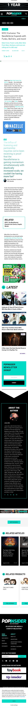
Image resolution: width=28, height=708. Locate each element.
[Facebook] (4, 494)
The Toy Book (7, 101)
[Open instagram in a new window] (9, 56)
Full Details (10, 603)
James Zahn (16, 50)
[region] (14, 697)
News (8, 22)
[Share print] (23, 18)
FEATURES (4, 643)
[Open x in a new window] (4, 56)
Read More (22, 696)
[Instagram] (10, 494)
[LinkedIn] (13, 494)
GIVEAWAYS (4, 646)
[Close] (27, 0)
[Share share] (25, 18)
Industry (4, 22)
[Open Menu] (2, 14)
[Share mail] (22, 18)
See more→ (23, 353)
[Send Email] (16, 494)
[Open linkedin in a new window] (7, 56)
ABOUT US (13, 636)
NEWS (3, 640)
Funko (16, 101)
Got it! (14, 701)
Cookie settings (14, 705)
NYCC (12, 22)
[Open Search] (26, 14)
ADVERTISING (14, 639)
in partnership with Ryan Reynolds (13, 238)
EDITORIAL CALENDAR (16, 646)
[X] (7, 494)
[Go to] (10, 543)
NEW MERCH (5, 638)
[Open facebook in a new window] (11, 56)
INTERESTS (13, 649)
